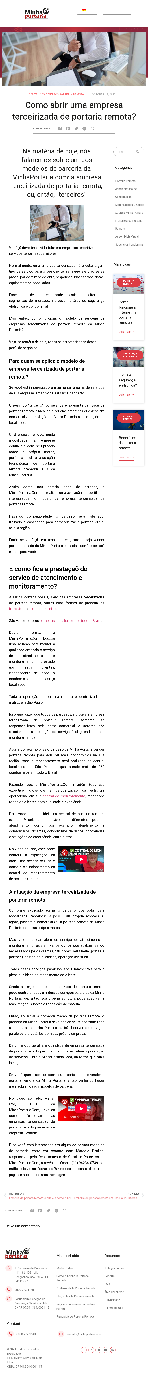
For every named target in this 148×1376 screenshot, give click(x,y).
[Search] (136, 151)
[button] (100, 17)
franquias (16, 608)
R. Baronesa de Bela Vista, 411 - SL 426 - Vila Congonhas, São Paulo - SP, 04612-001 (32, 1275)
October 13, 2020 (103, 94)
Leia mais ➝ (126, 332)
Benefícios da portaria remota (127, 443)
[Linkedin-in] (91, 1350)
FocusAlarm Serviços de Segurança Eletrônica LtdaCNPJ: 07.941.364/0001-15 (32, 1303)
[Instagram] (98, 1350)
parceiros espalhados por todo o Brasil (70, 620)
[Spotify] (113, 1350)
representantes (44, 608)
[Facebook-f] (84, 1350)
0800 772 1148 (24, 1290)
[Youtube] (105, 1350)
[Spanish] (104, 10)
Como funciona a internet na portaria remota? (127, 312)
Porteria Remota (71, 94)
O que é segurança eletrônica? (128, 380)
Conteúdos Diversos (43, 94)
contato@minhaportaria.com (84, 1334)
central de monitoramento (64, 796)
